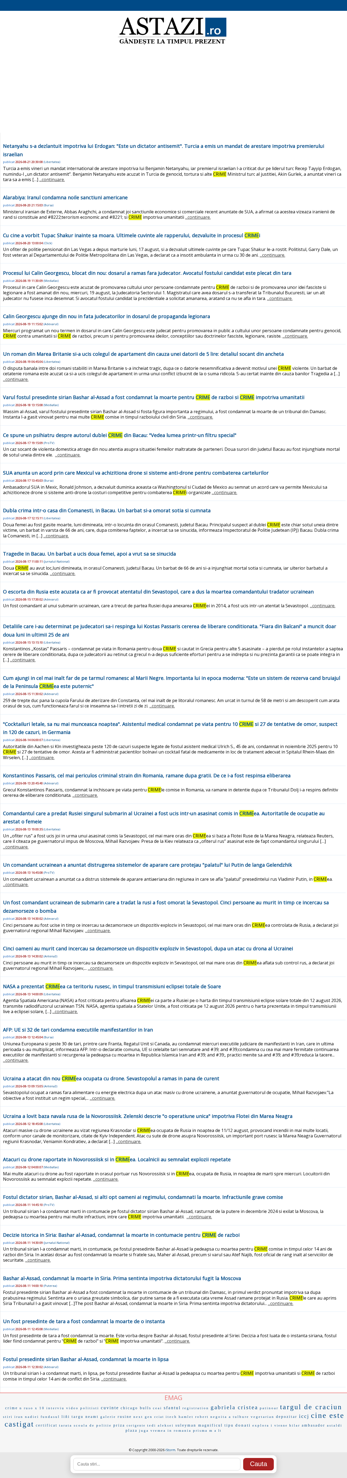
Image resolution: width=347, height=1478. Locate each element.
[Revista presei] (172, 44)
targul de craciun (311, 1407)
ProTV (48, 443)
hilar (294, 1425)
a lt (217, 1431)
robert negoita (211, 1417)
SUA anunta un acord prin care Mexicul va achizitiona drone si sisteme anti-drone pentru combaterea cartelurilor (136, 472)
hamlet (186, 1417)
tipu (229, 1425)
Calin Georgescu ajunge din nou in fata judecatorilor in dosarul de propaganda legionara (106, 316)
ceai (157, 1408)
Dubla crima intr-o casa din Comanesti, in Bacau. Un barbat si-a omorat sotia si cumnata (107, 510)
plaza (131, 1430)
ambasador (313, 1425)
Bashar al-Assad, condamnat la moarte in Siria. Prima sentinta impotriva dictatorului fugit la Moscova (122, 1278)
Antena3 (50, 956)
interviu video (62, 1408)
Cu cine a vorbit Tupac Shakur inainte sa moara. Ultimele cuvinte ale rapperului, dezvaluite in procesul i (131, 235)
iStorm (170, 1450)
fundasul (50, 1417)
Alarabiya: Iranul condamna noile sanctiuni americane (65, 197)
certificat (46, 1425)
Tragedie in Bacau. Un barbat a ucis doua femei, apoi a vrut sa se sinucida (89, 553)
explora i (262, 1425)
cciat (159, 1417)
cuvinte (110, 1407)
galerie (108, 1417)
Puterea (50, 1286)
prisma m (203, 1430)
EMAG (173, 1397)
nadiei (32, 1417)
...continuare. (52, 179)
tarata (65, 1425)
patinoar (269, 1408)
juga (144, 1430)
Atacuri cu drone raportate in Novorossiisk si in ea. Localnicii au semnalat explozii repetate (117, 1159)
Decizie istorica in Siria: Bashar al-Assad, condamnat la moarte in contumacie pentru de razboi (121, 1235)
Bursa (48, 205)
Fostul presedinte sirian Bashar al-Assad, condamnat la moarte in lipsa (86, 1359)
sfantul (172, 1407)
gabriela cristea (234, 1407)
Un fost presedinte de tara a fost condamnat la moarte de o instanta (84, 1321)
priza (119, 1425)
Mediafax (51, 281)
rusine (125, 1417)
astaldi (334, 1425)
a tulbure (239, 1417)
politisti (89, 1408)
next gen (143, 1417)
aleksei (166, 1425)
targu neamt (85, 1417)
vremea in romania (170, 1430)
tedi (151, 1425)
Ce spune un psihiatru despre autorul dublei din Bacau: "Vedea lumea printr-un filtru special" (119, 435)
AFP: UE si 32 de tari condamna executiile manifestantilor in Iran (78, 1029)
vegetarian (262, 1417)
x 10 (40, 1408)
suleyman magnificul (199, 1425)
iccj (304, 1416)
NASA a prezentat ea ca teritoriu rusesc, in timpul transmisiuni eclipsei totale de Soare (112, 986)
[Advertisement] (173, 89)
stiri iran (13, 1417)
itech (171, 1417)
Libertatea (51, 162)
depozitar (286, 1417)
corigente (136, 1425)
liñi (66, 1417)
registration (195, 1408)
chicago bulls (136, 1408)
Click (47, 243)
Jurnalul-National (56, 561)
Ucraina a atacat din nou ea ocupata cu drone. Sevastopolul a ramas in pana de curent (111, 1078)
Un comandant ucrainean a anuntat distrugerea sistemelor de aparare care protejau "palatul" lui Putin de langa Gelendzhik (147, 865)
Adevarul (50, 324)
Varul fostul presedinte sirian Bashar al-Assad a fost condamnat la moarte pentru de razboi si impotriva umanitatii (153, 397)
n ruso (26, 1408)
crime (11, 1408)
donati (243, 1425)
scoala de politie (93, 1425)
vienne (281, 1425)
